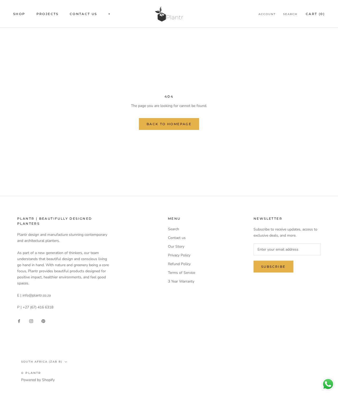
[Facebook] (19, 321)
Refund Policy (179, 263)
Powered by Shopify (38, 379)
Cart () (315, 14)
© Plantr (31, 373)
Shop (19, 14)
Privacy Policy (179, 255)
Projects (47, 14)
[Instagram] (31, 321)
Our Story (176, 246)
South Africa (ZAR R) (41, 361)
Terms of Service (181, 272)
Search (290, 14)
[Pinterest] (43, 321)
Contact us (83, 14)
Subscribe (273, 267)
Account (267, 14)
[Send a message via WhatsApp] (328, 384)
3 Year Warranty (181, 281)
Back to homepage (169, 124)
